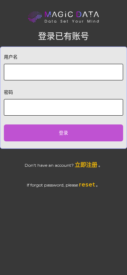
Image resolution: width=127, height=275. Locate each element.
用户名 (11, 57)
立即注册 (86, 164)
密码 (8, 92)
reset (87, 184)
